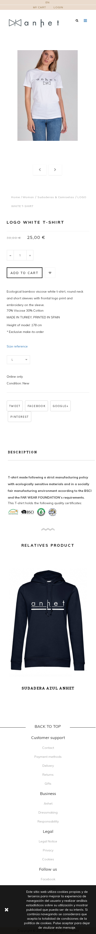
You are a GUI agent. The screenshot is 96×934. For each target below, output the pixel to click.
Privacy (48, 850)
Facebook (36, 406)
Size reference (17, 346)
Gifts (48, 784)
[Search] (77, 20)
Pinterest (19, 417)
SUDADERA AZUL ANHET (48, 688)
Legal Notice (48, 841)
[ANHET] (37, 23)
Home (15, 197)
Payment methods (48, 757)
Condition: (14, 383)
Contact (48, 748)
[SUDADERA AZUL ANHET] (48, 621)
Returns (48, 775)
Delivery (48, 766)
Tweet (14, 406)
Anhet (48, 803)
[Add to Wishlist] (50, 272)
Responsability (48, 821)
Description (23, 452)
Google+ (60, 406)
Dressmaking (48, 812)
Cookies (48, 859)
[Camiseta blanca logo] (47, 95)
